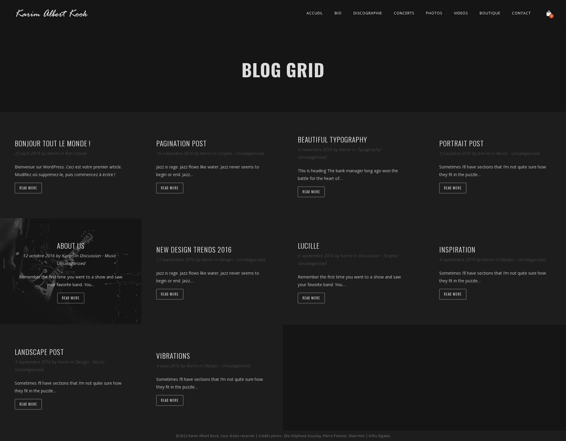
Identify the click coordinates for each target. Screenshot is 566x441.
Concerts (404, 13)
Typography (368, 150)
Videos (461, 13)
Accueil (315, 13)
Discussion (90, 256)
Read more (28, 188)
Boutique (490, 13)
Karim (53, 153)
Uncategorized (250, 153)
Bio (338, 13)
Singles (225, 153)
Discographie (367, 13)
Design (226, 260)
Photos (434, 13)
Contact (521, 13)
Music (502, 153)
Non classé (75, 153)
